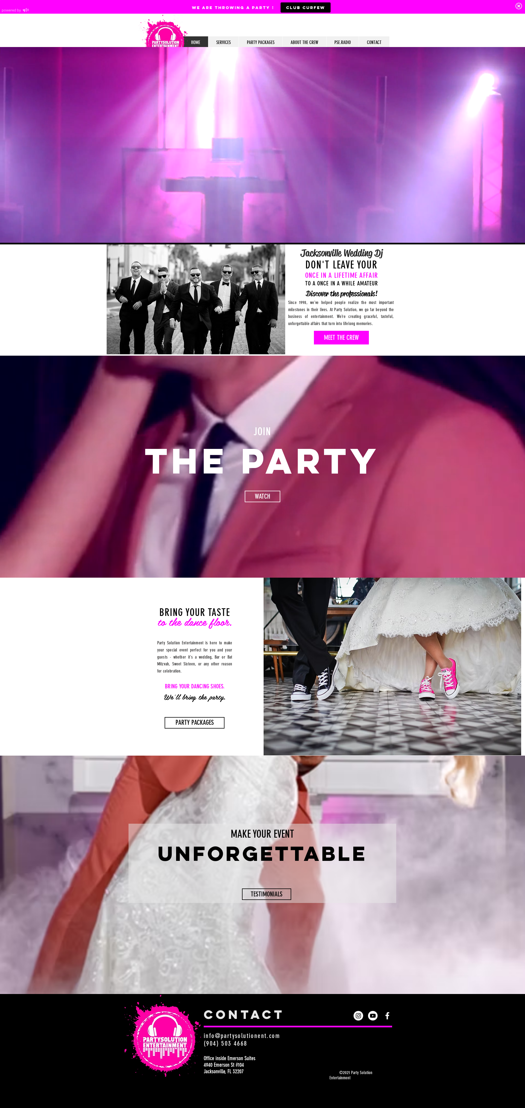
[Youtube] (373, 1016)
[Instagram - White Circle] (358, 1016)
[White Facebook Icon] (387, 1016)
